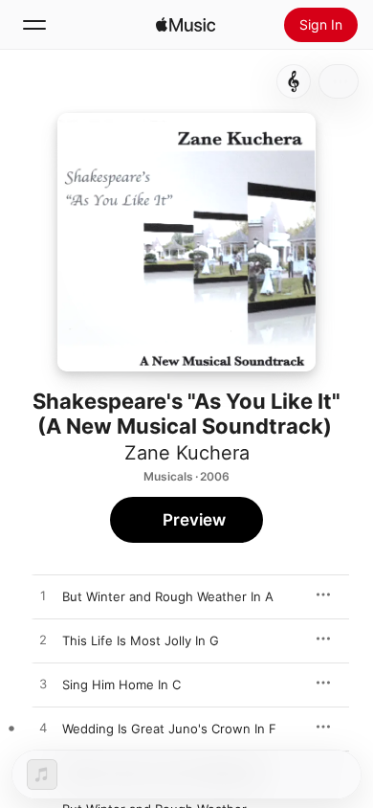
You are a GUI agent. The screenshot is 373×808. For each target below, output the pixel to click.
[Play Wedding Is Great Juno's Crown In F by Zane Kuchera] (43, 728)
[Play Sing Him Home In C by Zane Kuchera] (43, 684)
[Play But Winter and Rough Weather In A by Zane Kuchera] (43, 596)
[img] (185, 25)
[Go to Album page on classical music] (293, 81)
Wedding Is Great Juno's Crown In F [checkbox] (169, 728)
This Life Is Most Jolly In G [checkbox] (140, 640)
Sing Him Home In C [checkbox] (121, 684)
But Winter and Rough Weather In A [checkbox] (168, 596)
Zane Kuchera (187, 452)
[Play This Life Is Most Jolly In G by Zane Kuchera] (43, 640)
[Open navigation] (34, 25)
